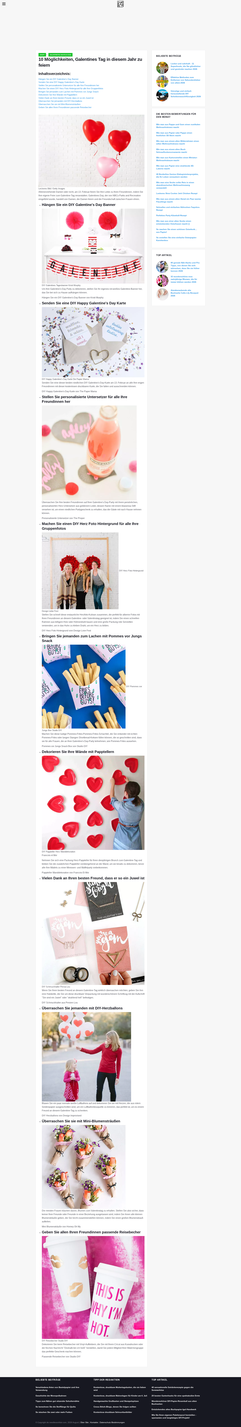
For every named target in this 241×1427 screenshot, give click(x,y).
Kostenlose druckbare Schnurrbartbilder (113, 1412)
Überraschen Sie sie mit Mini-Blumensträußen (59, 104)
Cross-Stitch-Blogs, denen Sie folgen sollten (115, 1407)
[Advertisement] (120, 29)
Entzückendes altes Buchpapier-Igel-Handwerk (174, 1409)
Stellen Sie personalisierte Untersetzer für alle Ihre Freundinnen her (68, 85)
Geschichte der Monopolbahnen (51, 1396)
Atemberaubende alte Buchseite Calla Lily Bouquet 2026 (184, 293)
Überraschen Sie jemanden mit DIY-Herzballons (60, 101)
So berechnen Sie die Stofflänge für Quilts (56, 1407)
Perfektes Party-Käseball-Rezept (171, 215)
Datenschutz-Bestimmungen (112, 1422)
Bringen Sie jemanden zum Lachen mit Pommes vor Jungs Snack (68, 91)
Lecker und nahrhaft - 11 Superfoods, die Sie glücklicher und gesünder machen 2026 (186, 66)
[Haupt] (120, 4)
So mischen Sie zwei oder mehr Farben (54, 1412)
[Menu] (3, 3)
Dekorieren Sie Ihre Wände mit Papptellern (57, 95)
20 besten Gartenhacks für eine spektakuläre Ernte (176, 1396)
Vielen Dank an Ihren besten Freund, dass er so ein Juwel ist (66, 98)
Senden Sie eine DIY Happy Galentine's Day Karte (61, 82)
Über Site (84, 1422)
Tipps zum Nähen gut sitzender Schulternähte (57, 1401)
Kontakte (94, 1422)
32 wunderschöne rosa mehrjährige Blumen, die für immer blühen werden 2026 (184, 279)
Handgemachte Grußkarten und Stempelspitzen (116, 1401)
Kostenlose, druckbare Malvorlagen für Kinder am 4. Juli (120, 1396)
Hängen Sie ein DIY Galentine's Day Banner (58, 79)
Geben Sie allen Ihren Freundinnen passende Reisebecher (64, 107)
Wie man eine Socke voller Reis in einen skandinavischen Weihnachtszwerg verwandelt (175, 185)
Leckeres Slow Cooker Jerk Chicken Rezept (176, 193)
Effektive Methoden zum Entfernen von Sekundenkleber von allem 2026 (185, 80)
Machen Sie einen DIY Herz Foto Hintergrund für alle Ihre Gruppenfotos (70, 88)
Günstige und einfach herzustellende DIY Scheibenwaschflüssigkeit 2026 (186, 94)
